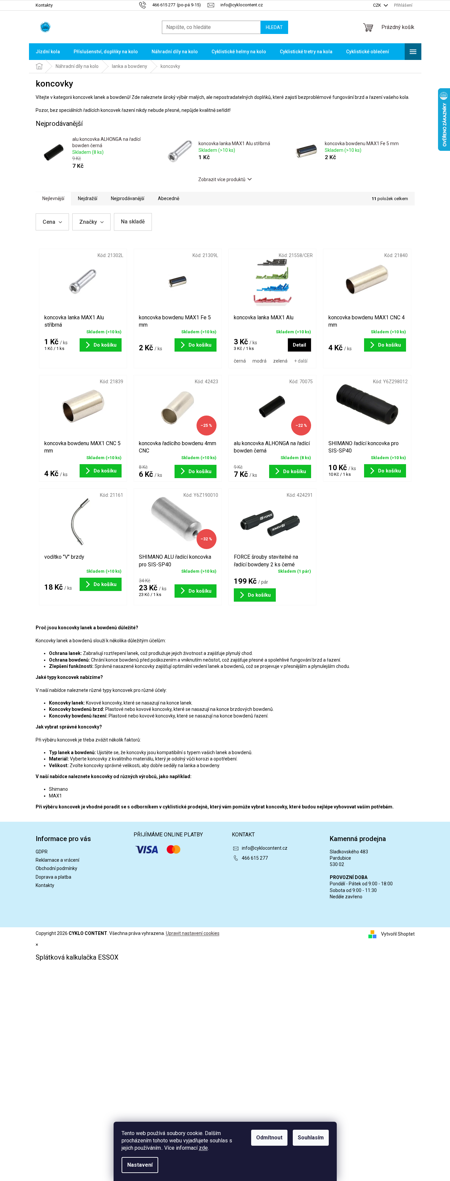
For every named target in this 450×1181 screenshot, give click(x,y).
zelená (280, 361)
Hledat (274, 27)
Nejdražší (87, 198)
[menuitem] (48, 51)
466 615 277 (255, 858)
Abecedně (168, 198)
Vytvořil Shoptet (398, 934)
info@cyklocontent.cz (264, 848)
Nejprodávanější (127, 198)
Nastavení (140, 1165)
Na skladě (133, 221)
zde (203, 1148)
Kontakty (44, 5)
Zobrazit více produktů (221, 179)
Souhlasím (311, 1137)
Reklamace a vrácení (57, 860)
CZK (377, 5)
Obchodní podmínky (56, 868)
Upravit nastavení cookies (193, 933)
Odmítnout (269, 1137)
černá (240, 361)
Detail (299, 345)
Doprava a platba (53, 877)
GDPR (42, 851)
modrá (259, 361)
